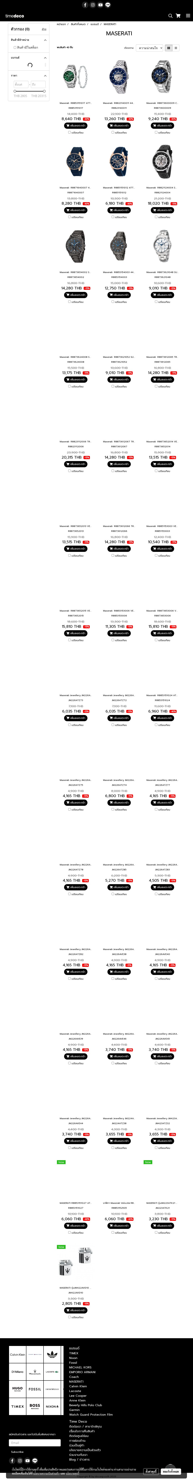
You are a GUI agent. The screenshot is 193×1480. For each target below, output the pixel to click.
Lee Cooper (78, 1396)
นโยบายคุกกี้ (72, 1473)
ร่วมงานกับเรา (78, 1455)
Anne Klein (77, 1400)
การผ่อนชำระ (77, 1440)
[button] (169, 16)
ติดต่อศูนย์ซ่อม (79, 1436)
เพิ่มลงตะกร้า (77, 126)
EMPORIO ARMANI (82, 1372)
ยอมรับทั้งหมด (171, 1471)
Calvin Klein (78, 1386)
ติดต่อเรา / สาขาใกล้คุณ (85, 1426)
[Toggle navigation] (188, 16)
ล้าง (44, 29)
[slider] (15, 91)
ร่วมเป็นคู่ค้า (76, 1445)
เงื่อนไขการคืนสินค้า (82, 1431)
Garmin (74, 1410)
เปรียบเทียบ (77, 132)
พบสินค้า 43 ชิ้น (65, 47)
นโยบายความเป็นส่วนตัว (85, 1450)
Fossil (73, 1362)
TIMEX (73, 1353)
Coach (74, 1377)
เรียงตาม (130, 48)
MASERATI (76, 1381)
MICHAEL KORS (80, 1367)
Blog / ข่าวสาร (79, 1459)
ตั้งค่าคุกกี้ (151, 1471)
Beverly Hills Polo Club (85, 1405)
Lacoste (75, 1391)
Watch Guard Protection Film (91, 1414)
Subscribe (17, 1452)
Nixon (73, 1358)
